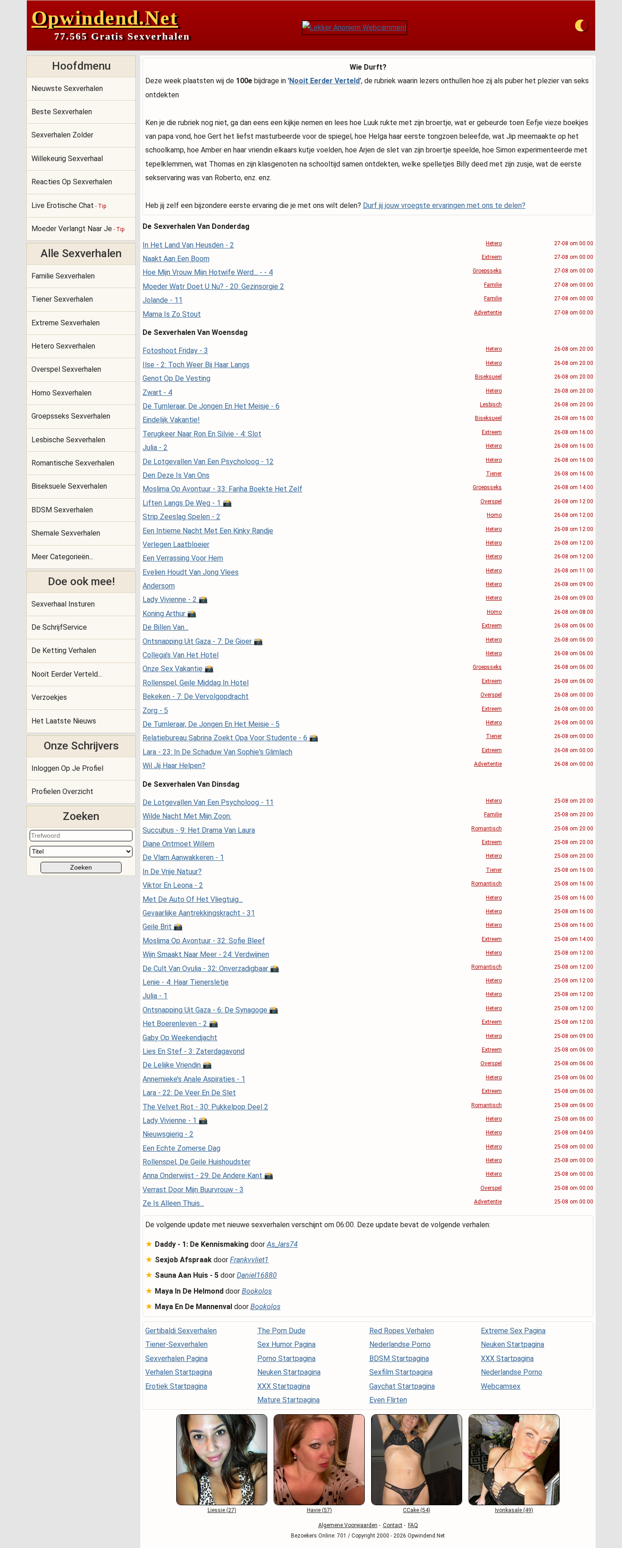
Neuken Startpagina (289, 1372)
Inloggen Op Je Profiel (67, 768)
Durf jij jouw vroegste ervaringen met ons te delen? (444, 205)
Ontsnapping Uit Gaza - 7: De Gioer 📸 (203, 641)
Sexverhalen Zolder (62, 135)
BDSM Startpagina (399, 1358)
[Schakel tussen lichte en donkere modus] (581, 25)
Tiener (494, 473)
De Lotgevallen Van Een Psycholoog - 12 (208, 461)
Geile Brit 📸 (163, 926)
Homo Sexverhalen (61, 393)
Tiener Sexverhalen (62, 299)
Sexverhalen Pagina (176, 1358)
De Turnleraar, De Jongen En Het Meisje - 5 (211, 724)
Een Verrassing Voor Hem (183, 558)
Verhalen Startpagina (178, 1372)
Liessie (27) (222, 1510)
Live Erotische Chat (68, 205)
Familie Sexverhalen (63, 276)
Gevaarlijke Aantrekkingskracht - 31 (199, 913)
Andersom (159, 586)
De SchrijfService (59, 627)
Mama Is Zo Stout (172, 314)
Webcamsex (500, 1386)
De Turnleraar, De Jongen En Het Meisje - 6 (211, 406)
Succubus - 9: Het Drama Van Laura (199, 830)
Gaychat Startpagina (402, 1386)
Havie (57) (319, 1510)
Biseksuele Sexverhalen (69, 486)
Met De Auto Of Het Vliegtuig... (193, 899)
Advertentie (488, 312)
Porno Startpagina (286, 1358)
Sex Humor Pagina (286, 1344)
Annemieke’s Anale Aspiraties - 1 (194, 1079)
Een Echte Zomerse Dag (181, 1148)
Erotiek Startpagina (176, 1386)
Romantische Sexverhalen (72, 463)
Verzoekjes (49, 697)
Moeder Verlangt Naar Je (77, 228)
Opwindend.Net (104, 18)
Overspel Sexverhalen (66, 369)
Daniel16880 (257, 1275)
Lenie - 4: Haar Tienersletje (186, 982)
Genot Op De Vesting (176, 378)
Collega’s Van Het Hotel (181, 655)
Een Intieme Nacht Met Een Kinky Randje (208, 530)
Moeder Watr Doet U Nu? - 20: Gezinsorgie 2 (213, 286)
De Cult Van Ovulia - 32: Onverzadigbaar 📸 (211, 968)
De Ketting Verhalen (63, 650)
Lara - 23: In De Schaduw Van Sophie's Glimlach (217, 752)
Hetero (494, 243)
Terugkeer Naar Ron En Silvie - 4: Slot (202, 434)
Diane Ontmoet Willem (178, 844)
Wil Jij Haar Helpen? (174, 765)
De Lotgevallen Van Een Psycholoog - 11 (208, 802)
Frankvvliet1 (249, 1259)
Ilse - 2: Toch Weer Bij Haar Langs (196, 364)
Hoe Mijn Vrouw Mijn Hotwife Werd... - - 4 (208, 272)
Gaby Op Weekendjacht (180, 1037)
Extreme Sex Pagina (513, 1330)
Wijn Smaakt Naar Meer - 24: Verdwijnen (206, 954)
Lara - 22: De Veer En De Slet (189, 1092)
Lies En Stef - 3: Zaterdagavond (194, 1051)
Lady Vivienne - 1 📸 (175, 1120)
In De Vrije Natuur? (172, 871)
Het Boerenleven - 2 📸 (180, 1023)
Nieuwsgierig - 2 (168, 1134)
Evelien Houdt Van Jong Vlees (191, 572)
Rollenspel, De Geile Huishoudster (196, 1162)
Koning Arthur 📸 (169, 613)
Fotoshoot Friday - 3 (175, 350)
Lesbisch (491, 404)
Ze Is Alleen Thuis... (173, 1203)
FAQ (413, 1525)
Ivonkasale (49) (514, 1510)
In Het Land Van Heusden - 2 (188, 245)
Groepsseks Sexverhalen (70, 416)
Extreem (492, 257)
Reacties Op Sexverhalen (71, 181)
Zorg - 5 (155, 710)
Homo (494, 515)
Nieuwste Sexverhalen (67, 88)
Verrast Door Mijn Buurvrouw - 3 (193, 1189)
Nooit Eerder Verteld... (66, 674)
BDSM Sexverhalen (62, 510)
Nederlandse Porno (400, 1344)
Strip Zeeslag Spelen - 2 (181, 516)
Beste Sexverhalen (61, 111)
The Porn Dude (281, 1330)
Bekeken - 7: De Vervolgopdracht (196, 696)
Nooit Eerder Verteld (324, 80)
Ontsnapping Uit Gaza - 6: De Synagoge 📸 (210, 1010)
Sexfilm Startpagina (401, 1372)
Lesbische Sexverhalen (68, 439)
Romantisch (486, 828)
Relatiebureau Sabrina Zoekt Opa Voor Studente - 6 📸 (230, 738)
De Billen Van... (166, 627)
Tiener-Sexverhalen (176, 1344)
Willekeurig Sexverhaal (67, 158)
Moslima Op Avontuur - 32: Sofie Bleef (204, 940)
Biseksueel (488, 377)
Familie (493, 285)
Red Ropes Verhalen (401, 1330)
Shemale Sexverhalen (65, 533)
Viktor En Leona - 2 (173, 885)
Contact (393, 1525)
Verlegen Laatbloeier (176, 544)
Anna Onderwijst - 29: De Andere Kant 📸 (208, 1175)
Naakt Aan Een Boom (176, 258)
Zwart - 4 (157, 392)
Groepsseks (487, 271)
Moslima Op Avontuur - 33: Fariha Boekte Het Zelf (222, 489)
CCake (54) (416, 1510)
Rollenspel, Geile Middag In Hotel (196, 682)
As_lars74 (282, 1244)
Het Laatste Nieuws (63, 721)
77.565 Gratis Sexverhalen (122, 36)
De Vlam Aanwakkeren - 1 (183, 857)
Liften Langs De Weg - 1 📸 (187, 503)
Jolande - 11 (163, 300)
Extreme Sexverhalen (65, 323)
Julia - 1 (155, 996)
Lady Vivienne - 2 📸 (175, 599)
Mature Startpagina (288, 1400)
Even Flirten (388, 1400)
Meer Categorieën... (62, 556)
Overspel (491, 501)
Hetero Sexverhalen (63, 346)
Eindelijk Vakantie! (171, 419)
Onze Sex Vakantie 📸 (178, 668)
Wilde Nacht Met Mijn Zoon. (187, 816)
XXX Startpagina (283, 1386)
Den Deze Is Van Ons (176, 475)
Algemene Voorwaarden (347, 1525)
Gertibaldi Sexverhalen (181, 1330)
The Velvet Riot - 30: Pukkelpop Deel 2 (205, 1107)
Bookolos (257, 1291)
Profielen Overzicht (62, 791)
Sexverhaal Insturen (63, 604)
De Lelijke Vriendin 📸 (177, 1065)
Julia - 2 (155, 447)
